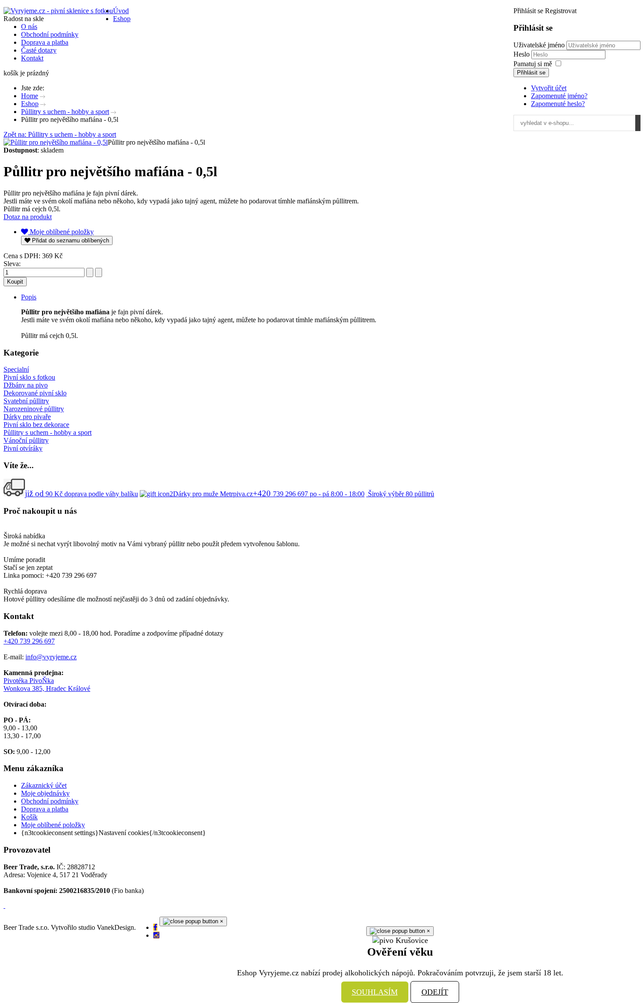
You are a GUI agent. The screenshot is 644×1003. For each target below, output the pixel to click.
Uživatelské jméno (539, 45)
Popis (28, 297)
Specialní (16, 369)
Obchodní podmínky (49, 801)
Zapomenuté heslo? (558, 103)
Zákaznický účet (44, 785)
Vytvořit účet (548, 88)
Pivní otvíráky (23, 448)
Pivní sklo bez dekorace (36, 424)
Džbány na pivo (26, 385)
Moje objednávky (45, 793)
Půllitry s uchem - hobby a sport (48, 432)
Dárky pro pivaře (27, 416)
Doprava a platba (44, 809)
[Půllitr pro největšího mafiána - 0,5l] (56, 142)
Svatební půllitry (26, 401)
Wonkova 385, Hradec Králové (47, 688)
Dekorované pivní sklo (35, 393)
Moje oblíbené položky (53, 825)
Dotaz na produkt (28, 217)
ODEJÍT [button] (434, 992)
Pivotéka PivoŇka (29, 680)
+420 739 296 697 (29, 641)
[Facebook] (155, 927)
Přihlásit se (531, 72)
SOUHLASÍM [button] (375, 992)
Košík (29, 817)
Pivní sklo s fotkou (29, 377)
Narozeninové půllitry (34, 409)
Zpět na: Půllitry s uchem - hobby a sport (60, 134)
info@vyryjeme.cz (51, 657)
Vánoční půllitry (26, 440)
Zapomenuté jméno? (559, 96)
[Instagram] (156, 935)
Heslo (522, 54)
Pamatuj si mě (532, 64)
